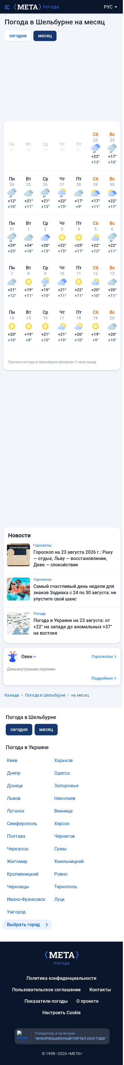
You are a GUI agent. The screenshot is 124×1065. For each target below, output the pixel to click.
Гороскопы (102, 656)
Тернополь (65, 886)
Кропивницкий (22, 874)
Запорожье (66, 785)
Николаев (64, 798)
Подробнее (102, 678)
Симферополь (22, 823)
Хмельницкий (69, 861)
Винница (63, 811)
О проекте (87, 1001)
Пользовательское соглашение (46, 989)
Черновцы (18, 886)
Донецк (15, 785)
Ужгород (16, 912)
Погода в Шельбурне (45, 695)
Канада (12, 695)
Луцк (59, 899)
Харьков (63, 760)
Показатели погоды (46, 1001)
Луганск (16, 811)
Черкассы (17, 849)
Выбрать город (23, 924)
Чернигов (64, 836)
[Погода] (61, 954)
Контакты (100, 989)
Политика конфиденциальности (61, 978)
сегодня (18, 35)
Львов (13, 798)
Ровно (60, 874)
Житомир (17, 861)
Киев (12, 760)
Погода (51, 7)
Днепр (13, 773)
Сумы (60, 849)
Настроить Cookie (61, 1012)
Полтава (16, 836)
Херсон (61, 823)
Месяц (46, 729)
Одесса (62, 773)
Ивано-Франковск (26, 899)
